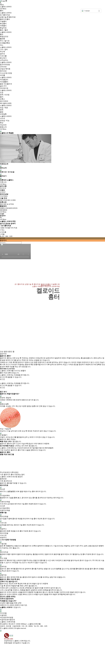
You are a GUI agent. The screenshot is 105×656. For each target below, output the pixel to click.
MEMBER (3, 210)
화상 (1, 123)
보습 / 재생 (4, 107)
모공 (1, 92)
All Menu (3, 9)
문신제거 (3, 58)
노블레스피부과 (5, 6)
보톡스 (2, 99)
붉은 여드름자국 (6, 84)
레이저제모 (4, 101)
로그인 (2, 238)
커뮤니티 (3, 182)
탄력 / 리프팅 (4, 95)
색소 (1, 45)
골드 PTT (3, 86)
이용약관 (3, 615)
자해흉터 (3, 26)
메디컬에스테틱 (5, 103)
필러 (1, 97)
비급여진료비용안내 (7, 619)
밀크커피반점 (5, 64)
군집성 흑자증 (5, 69)
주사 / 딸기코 (4, 41)
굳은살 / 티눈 (4, 120)
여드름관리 (4, 79)
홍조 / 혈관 (4, 30)
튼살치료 (3, 28)
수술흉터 (3, 21)
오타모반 (3, 67)
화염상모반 (4, 36)
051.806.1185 (8, 639)
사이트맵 (3, 613)
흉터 (1, 10)
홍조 (1, 34)
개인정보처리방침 (6, 617)
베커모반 (3, 71)
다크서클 (3, 56)
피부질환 (3, 114)
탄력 (1, 110)
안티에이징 (4, 88)
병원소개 (3, 127)
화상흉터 (3, 23)
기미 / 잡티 (4, 49)
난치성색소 (4, 60)
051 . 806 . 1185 (7, 236)
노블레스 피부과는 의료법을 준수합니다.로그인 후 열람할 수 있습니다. (15, 377)
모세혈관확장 (5, 43)
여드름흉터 (4, 82)
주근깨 (2, 51)
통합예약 (3, 240)
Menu (2, 5)
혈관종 (2, 39)
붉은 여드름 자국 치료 (8, 228)
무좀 (2, 234)
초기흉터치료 (5, 15)
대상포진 (3, 125)
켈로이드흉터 (5, 19)
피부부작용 (55, 286)
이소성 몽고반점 (6, 73)
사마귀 (2, 118)
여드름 (2, 75)
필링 (1, 112)
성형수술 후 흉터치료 (8, 17)
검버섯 (2, 54)
